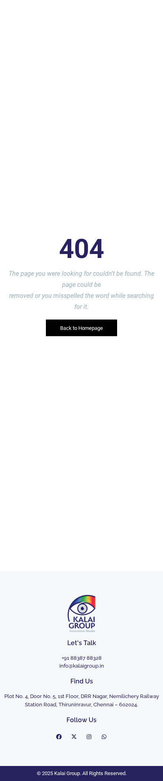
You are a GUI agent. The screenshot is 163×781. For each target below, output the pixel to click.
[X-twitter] (74, 736)
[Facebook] (58, 736)
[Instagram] (89, 736)
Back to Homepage (81, 328)
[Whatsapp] (104, 736)
